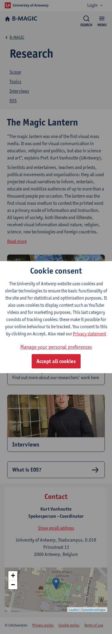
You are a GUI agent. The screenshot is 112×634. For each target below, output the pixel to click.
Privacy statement (89, 334)
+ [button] (13, 575)
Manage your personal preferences (56, 347)
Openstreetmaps (93, 609)
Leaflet (74, 609)
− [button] (13, 584)
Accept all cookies (56, 361)
